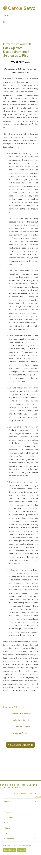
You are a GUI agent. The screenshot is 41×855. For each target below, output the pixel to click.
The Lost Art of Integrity (20, 714)
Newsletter (15, 793)
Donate (24, 793)
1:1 (5, 833)
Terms (31, 793)
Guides (7, 828)
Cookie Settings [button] (9, 850)
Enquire (38, 797)
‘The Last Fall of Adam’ (20, 727)
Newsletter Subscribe (20, 744)
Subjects (7, 806)
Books (6, 822)
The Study (8, 817)
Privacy (38, 793)
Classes (7, 812)
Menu (6, 15)
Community (9, 839)
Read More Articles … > (14, 707)
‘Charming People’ (20, 733)
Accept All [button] (21, 850)
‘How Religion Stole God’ (20, 720)
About (7, 801)
